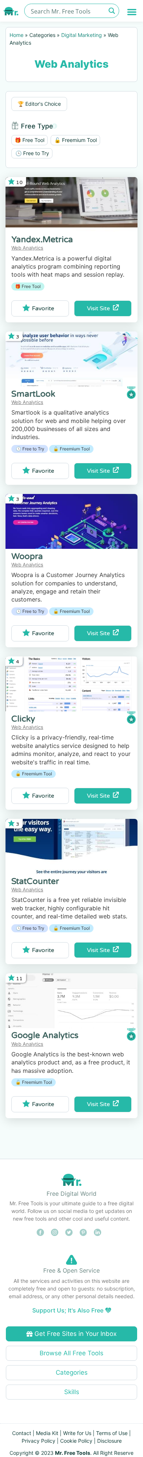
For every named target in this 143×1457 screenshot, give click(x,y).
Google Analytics (44, 1035)
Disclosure (109, 1441)
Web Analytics (27, 248)
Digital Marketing (81, 35)
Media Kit (47, 1433)
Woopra (27, 556)
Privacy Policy (38, 1441)
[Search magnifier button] (112, 10)
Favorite (43, 308)
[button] (132, 11)
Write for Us (77, 1433)
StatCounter (35, 881)
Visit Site (100, 308)
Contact (21, 1433)
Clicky (23, 719)
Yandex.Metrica (42, 240)
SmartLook (33, 394)
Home (16, 35)
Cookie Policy (76, 1441)
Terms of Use (112, 1433)
